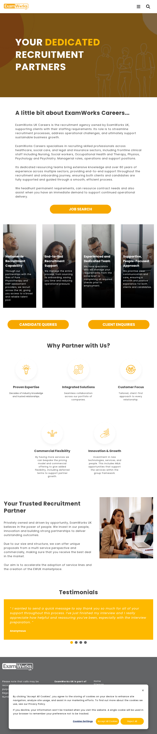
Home (97, 681)
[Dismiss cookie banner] (143, 691)
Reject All (132, 721)
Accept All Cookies (107, 721)
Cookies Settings (83, 721)
